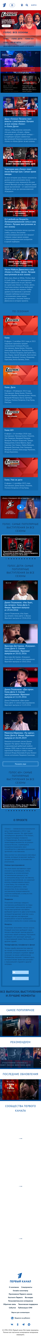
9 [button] (27, 558)
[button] (20, 507)
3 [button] (11, 558)
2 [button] (8, 558)
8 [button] (24, 558)
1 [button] (6, 558)
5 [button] (16, 558)
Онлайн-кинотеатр (20, 1290)
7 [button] (21, 558)
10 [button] (29, 558)
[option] (11, 84)
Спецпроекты (26, 1287)
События (12, 1307)
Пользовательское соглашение (20, 1301)
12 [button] (35, 558)
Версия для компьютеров (20, 1312)
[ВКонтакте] (20, 972)
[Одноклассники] (20, 978)
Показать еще (20, 764)
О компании (14, 1287)
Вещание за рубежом (22, 1318)
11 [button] (32, 558)
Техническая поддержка (28, 1304)
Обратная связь (9, 1304)
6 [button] (19, 558)
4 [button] (14, 558)
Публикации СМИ (25, 1307)
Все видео (29, 1297)
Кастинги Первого (15, 1297)
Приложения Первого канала (20, 1294)
